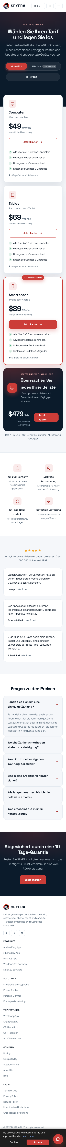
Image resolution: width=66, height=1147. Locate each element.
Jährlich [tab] (43, 66)
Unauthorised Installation (16, 1107)
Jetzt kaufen (31, 141)
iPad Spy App (10, 958)
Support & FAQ (11, 1064)
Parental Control (12, 995)
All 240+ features (12, 1038)
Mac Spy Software (12, 969)
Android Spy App (12, 947)
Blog (5, 1075)
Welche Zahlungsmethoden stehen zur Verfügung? (26, 745)
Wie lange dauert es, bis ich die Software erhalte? (29, 795)
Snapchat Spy (10, 1021)
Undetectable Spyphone (16, 984)
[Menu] (59, 6)
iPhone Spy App (11, 952)
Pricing (6, 1053)
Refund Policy (10, 1101)
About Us (8, 1070)
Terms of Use (10, 1090)
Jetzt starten (33, 880)
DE (38, 5)
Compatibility (10, 1058)
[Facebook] (6, 933)
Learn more (28, 1136)
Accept (38, 1142)
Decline (14, 1142)
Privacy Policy (10, 1096)
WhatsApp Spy (11, 1016)
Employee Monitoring (14, 1001)
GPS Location (10, 1027)
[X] (22, 933)
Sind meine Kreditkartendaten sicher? (28, 778)
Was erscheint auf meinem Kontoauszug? (25, 811)
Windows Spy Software (15, 964)
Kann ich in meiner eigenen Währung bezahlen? (26, 761)
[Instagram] (14, 933)
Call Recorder (10, 1032)
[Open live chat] (58, 1139)
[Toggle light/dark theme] (50, 6)
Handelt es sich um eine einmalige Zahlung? (24, 704)
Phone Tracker (11, 990)
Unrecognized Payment (15, 1112)
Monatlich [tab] (17, 66)
